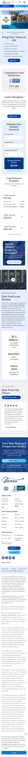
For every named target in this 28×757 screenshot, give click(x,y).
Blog (3, 507)
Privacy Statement (18, 500)
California (5, 518)
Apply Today (13, 116)
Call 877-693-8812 (15, 466)
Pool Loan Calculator (5, 500)
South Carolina (19, 521)
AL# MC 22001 (6, 538)
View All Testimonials (10, 397)
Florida (4, 521)
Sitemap (13, 569)
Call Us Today (22, 6)
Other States (19, 527)
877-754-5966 (15, 262)
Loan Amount (9, 134)
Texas (3, 527)
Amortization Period (11, 150)
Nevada (17, 515)
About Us (5, 504)
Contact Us (13, 548)
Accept (14, 752)
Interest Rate (9, 142)
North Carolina (19, 518)
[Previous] (11, 434)
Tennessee (18, 524)
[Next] (17, 434)
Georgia (4, 524)
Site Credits (5, 569)
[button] (25, 733)
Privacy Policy (22, 569)
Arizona (4, 515)
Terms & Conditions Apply (13, 170)
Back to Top (6, 563)
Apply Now (6, 6)
